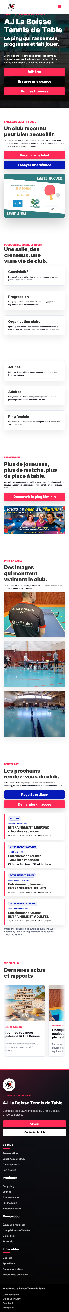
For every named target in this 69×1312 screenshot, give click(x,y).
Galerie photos (11, 1164)
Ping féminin (10, 1202)
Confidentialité (11, 1294)
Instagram (8, 1307)
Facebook (8, 1303)
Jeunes (7, 1191)
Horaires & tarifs (12, 1208)
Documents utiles (13, 1269)
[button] (34, 615)
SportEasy (9, 1263)
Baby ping (8, 1186)
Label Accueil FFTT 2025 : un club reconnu (20, 1034)
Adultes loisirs (11, 1197)
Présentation (10, 1153)
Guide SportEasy (12, 1298)
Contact (7, 1257)
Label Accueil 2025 (14, 1158)
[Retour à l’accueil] (9, 1084)
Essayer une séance (34, 81)
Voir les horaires (34, 91)
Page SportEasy (34, 795)
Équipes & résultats (14, 1224)
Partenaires (9, 1169)
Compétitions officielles (16, 1230)
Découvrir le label (34, 155)
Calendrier (9, 1235)
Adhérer (34, 72)
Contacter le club (34, 1132)
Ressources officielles (15, 1274)
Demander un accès (34, 804)
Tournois (8, 1241)
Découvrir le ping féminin (34, 497)
